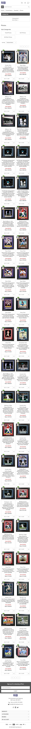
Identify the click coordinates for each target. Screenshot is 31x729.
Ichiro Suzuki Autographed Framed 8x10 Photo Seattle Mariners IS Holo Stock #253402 (8, 664)
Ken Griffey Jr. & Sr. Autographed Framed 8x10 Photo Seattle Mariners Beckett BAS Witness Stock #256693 (8, 224)
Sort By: (3, 42)
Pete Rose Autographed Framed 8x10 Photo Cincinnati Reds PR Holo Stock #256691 (8, 346)
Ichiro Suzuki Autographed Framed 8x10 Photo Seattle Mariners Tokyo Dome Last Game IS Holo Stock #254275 (8, 474)
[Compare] (25, 3)
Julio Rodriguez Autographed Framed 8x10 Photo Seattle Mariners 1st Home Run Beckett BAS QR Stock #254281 (8, 506)
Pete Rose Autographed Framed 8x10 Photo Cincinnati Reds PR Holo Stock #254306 (8, 570)
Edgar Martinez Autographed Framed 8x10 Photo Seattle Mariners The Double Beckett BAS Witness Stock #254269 (22, 539)
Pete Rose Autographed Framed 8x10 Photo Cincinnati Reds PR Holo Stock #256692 (23, 316)
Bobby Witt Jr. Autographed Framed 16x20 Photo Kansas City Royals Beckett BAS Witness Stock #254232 (23, 472)
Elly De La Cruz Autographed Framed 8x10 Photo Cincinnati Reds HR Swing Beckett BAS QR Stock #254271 (23, 504)
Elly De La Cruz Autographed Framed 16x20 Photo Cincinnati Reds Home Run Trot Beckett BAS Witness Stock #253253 (8, 631)
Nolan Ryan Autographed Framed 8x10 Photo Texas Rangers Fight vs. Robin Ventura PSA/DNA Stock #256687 (8, 285)
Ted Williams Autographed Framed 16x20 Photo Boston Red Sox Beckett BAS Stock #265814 (8, 133)
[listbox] (11, 42)
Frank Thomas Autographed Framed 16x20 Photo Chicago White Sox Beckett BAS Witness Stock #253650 (23, 633)
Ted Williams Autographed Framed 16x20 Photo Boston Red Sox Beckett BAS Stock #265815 (23, 101)
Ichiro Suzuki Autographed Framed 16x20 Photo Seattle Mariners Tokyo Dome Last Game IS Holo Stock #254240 (23, 410)
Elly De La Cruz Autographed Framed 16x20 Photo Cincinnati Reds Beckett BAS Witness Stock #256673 (23, 224)
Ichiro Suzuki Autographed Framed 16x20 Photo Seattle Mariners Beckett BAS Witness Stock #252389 (8, 69)
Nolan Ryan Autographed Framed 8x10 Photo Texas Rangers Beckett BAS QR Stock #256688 (8, 316)
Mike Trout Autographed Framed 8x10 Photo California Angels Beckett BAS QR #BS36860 (22, 663)
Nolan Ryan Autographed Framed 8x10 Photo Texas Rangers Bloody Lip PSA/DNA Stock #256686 (23, 285)
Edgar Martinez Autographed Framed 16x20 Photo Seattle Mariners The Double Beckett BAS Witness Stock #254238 (8, 410)
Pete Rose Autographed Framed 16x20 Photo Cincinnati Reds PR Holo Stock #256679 (23, 254)
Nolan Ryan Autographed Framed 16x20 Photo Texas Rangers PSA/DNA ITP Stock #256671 (8, 254)
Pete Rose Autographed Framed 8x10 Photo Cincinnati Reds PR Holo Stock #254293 (23, 570)
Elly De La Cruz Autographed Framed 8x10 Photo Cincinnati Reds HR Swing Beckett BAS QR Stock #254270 (8, 537)
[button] (15, 19)
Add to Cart (7, 78)
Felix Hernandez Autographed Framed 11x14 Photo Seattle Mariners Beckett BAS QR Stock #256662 (23, 347)
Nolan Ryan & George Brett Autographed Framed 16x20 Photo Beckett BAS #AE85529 (23, 68)
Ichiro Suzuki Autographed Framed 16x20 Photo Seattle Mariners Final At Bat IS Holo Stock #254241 (23, 378)
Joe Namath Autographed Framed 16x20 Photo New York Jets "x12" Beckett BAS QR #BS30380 (23, 601)
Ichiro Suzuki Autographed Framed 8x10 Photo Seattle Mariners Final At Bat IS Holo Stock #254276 (23, 442)
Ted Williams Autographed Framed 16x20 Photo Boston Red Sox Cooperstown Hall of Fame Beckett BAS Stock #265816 (8, 101)
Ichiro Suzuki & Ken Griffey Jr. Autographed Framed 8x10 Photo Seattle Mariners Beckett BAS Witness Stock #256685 (23, 194)
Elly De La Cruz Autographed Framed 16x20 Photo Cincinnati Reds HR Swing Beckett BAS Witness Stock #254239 (8, 440)
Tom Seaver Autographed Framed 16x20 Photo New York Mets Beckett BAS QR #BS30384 (8, 600)
